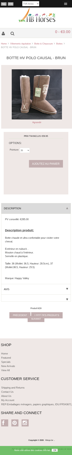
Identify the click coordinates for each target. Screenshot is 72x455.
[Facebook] (5, 423)
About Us (6, 396)
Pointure (14, 149)
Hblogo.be (49, 440)
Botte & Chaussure (43, 43)
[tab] (36, 298)
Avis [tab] (6, 289)
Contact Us (7, 391)
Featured (6, 357)
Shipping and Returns (13, 387)
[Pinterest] (15, 423)
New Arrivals (8, 366)
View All (5, 370)
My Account (7, 400)
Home (4, 43)
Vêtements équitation (20, 43)
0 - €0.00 (62, 32)
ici (48, 450)
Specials (6, 361)
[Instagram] (25, 423)
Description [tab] (12, 208)
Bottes (59, 43)
